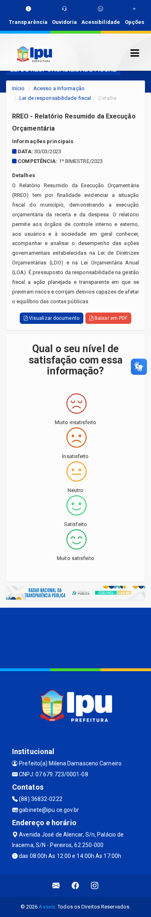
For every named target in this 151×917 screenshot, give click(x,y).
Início (18, 88)
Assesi (47, 907)
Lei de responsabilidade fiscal (55, 98)
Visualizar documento (53, 318)
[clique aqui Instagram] (95, 886)
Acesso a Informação (59, 88)
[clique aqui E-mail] (56, 886)
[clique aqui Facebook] (75, 886)
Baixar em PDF (110, 318)
